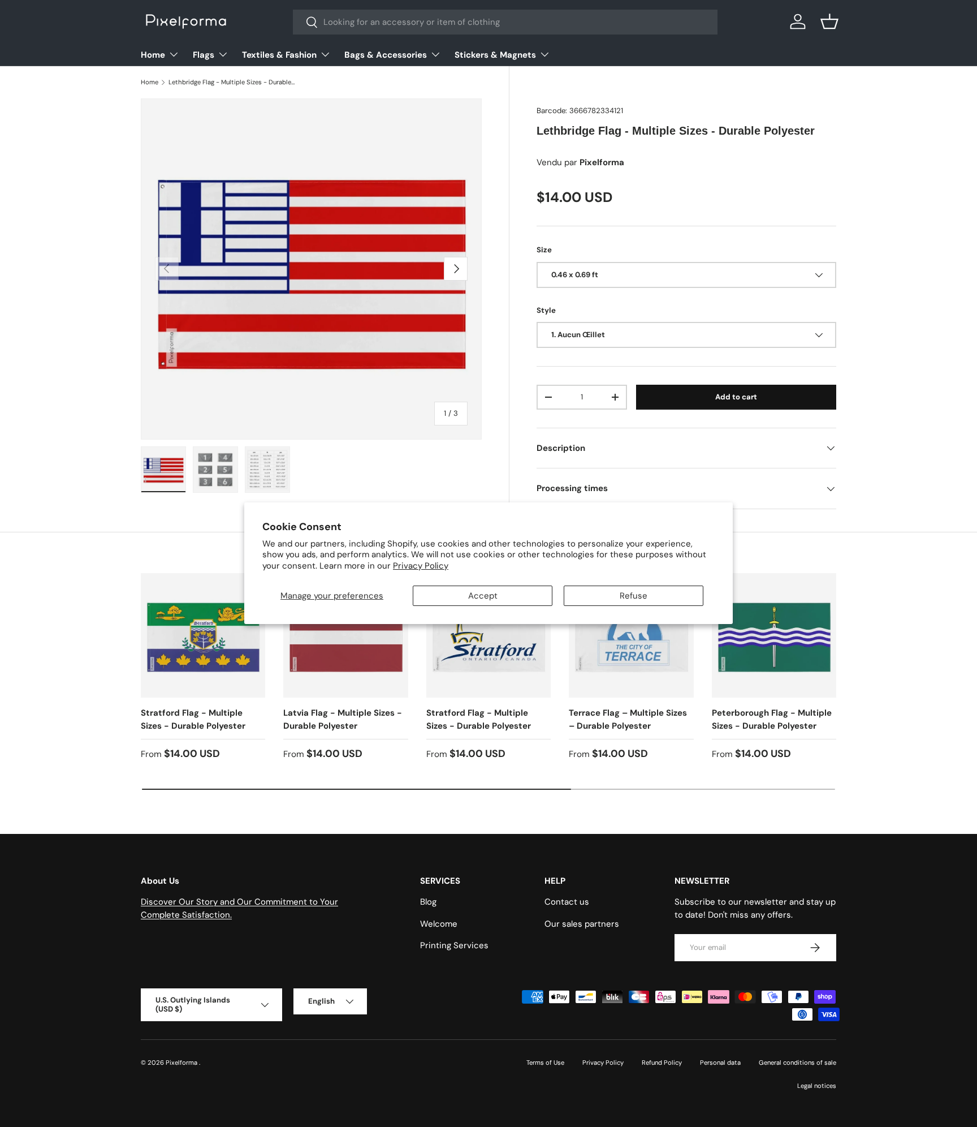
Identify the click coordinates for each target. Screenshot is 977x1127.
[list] (311, 269)
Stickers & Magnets (495, 55)
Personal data (720, 1062)
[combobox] (505, 22)
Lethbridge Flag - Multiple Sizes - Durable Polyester (232, 82)
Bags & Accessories (385, 55)
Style (546, 310)
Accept (483, 596)
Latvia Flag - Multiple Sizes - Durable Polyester (342, 719)
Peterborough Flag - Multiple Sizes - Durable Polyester (772, 719)
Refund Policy (662, 1062)
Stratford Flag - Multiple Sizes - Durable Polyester (193, 719)
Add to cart (736, 397)
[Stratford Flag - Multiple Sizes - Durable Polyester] (203, 635)
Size (544, 250)
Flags (203, 55)
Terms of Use (545, 1062)
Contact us (566, 902)
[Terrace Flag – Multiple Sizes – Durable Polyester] (631, 635)
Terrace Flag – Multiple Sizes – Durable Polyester (628, 719)
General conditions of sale (797, 1062)
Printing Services (454, 946)
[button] (829, 21)
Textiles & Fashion (279, 55)
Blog (428, 902)
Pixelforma (182, 1062)
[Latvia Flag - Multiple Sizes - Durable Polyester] (345, 635)
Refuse (633, 596)
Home (153, 55)
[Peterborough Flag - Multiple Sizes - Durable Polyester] (774, 635)
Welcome (438, 924)
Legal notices (816, 1086)
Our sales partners (581, 924)
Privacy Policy (420, 565)
